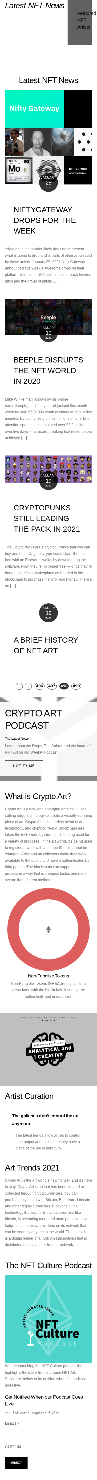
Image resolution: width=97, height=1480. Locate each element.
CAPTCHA (13, 1447)
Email (12, 1423)
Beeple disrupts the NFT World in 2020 (48, 370)
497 (51, 686)
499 (76, 686)
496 (39, 686)
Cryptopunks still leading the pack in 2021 (47, 518)
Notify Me (24, 766)
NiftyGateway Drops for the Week (45, 220)
